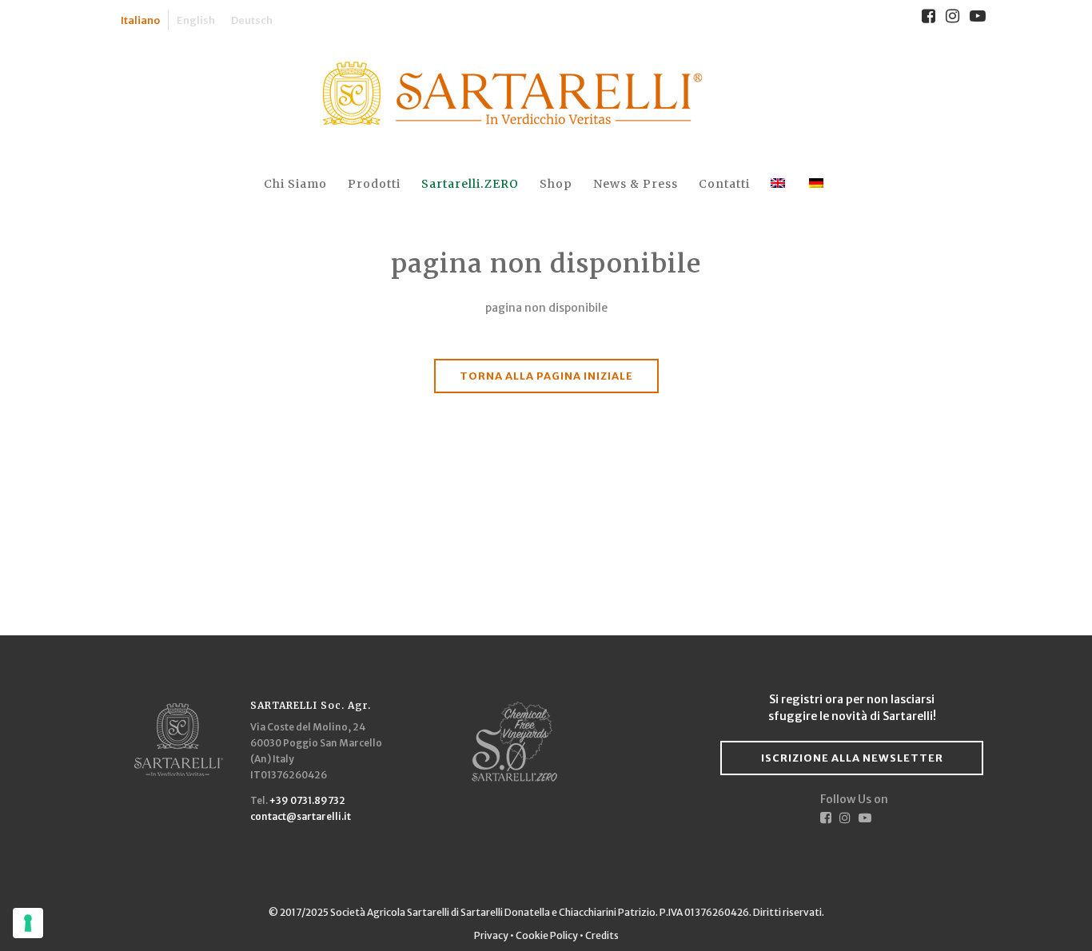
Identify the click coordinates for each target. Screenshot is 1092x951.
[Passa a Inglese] (779, 184)
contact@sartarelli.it (300, 816)
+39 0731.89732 (307, 800)
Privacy (492, 935)
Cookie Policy (547, 935)
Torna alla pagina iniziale (546, 376)
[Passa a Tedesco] (818, 184)
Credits (602, 935)
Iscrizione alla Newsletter (852, 758)
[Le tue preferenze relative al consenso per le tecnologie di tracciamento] (28, 923)
